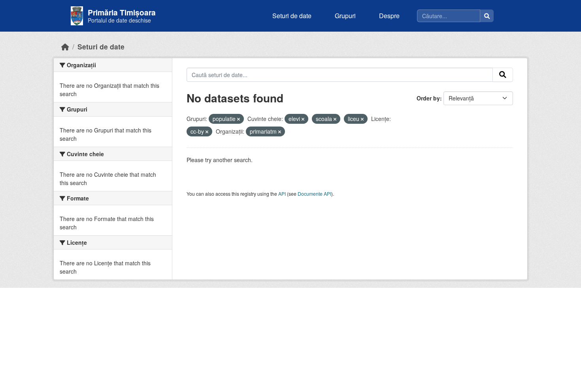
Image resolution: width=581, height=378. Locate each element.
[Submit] (502, 75)
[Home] (65, 46)
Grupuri (345, 15)
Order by (428, 98)
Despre (389, 15)
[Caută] (487, 15)
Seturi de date (291, 15)
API (282, 193)
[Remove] (238, 119)
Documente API (314, 193)
